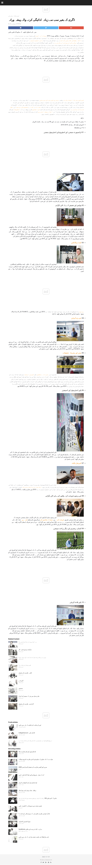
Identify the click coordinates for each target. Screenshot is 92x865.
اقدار (31, 107)
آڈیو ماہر (21, 680)
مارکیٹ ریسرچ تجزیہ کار (25, 649)
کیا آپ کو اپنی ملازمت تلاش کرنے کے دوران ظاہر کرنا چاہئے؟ (34, 813)
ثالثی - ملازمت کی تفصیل (25, 673)
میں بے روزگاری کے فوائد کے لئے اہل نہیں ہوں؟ (32, 657)
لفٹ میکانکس (76, 243)
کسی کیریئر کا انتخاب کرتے (73, 100)
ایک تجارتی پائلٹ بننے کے (32, 487)
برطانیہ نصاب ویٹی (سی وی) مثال (27, 790)
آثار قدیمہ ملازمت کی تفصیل (26, 704)
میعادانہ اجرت (41, 36)
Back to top (46, 856)
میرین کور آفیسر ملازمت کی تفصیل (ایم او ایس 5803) (33, 767)
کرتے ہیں (24, 520)
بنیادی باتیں (10, 16)
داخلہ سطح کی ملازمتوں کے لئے (71, 40)
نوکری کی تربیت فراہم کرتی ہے (65, 43)
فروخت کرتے (60, 520)
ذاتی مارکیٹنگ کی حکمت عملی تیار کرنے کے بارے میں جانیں (34, 837)
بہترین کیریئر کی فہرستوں (49, 100)
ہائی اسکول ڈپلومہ (36, 40)
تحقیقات (16, 109)
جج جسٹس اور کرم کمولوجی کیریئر (28, 782)
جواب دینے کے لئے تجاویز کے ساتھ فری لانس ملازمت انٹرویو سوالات (36, 759)
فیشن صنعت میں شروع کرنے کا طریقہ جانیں (30, 806)
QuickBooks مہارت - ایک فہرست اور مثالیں (30, 829)
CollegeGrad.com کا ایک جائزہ (27, 733)
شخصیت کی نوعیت (22, 107)
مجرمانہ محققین (42, 374)
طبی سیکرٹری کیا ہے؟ (25, 665)
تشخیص (21, 688)
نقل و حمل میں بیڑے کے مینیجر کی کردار (29, 696)
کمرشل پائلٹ (76, 463)
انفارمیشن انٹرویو (45, 112)
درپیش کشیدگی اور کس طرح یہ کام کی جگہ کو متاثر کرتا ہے (35, 740)
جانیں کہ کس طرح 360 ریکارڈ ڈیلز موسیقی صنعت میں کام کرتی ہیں (38, 798)
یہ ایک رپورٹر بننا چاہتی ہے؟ (27, 642)
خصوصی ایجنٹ (29, 374)
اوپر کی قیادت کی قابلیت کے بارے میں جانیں (30, 725)
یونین (81, 312)
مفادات (38, 107)
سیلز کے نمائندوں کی (46, 520)
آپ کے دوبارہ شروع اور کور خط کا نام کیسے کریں (31, 775)
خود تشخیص (36, 109)
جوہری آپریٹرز (76, 318)
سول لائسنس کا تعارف (24, 821)
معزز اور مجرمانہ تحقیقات (72, 353)
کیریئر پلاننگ (16, 16)
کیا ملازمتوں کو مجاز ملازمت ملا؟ (27, 751)
